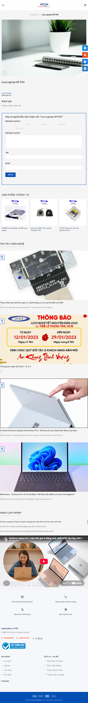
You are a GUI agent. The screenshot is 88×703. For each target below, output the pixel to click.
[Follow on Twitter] (36, 639)
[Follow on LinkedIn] (39, 639)
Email (7, 163)
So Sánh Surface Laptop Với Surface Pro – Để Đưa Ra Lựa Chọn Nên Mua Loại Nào (38, 430)
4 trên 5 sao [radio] (53, 124)
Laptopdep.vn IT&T (10, 628)
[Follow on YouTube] (41, 639)
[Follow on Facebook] (33, 639)
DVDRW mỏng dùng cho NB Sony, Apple (15, 229)
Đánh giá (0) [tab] (6, 95)
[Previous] (2, 217)
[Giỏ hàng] (85, 5)
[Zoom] (5, 73)
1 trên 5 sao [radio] (9, 124)
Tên (7, 153)
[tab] (44, 522)
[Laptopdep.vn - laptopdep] (44, 5)
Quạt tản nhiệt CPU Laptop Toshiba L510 (41, 229)
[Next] (86, 217)
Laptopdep (58, 700)
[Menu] (3, 5)
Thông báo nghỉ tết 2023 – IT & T (15, 366)
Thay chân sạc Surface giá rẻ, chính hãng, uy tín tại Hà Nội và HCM (31, 303)
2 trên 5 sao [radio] (22, 124)
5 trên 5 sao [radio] (11, 128)
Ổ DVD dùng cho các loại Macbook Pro (69, 229)
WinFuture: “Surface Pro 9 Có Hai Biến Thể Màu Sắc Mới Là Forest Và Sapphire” (37, 494)
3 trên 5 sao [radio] (36, 124)
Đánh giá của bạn (13, 121)
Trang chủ (34, 14)
